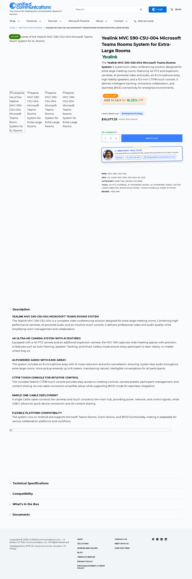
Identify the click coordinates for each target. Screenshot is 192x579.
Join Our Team (122, 548)
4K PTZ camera (117, 185)
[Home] (31, 4)
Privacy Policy (85, 561)
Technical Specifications (31, 483)
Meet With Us (121, 544)
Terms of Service (86, 557)
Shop (80, 539)
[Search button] (141, 9)
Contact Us (121, 539)
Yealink (115, 191)
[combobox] (106, 9)
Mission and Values (87, 548)
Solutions (82, 544)
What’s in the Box (26, 504)
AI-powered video (161, 185)
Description (21, 309)
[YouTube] (162, 539)
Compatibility (23, 493)
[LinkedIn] (166, 539)
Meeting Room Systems (129, 181)
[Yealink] (110, 57)
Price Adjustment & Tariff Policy (91, 567)
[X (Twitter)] (157, 539)
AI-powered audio (138, 185)
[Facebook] (153, 539)
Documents (21, 514)
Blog (80, 552)
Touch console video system (158, 188)
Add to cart (152, 138)
